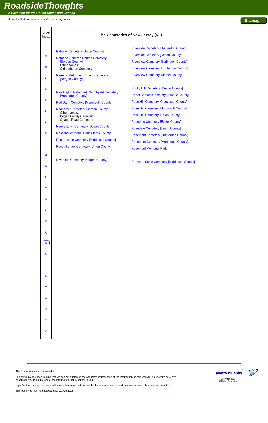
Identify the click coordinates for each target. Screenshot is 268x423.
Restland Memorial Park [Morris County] (83, 133)
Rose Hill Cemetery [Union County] (155, 115)
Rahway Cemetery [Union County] (80, 51)
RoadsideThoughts (43, 6)
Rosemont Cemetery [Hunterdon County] (159, 135)
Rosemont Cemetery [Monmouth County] (159, 141)
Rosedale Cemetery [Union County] (156, 128)
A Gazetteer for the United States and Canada (41, 13)
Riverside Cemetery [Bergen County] (81, 159)
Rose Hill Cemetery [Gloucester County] (159, 101)
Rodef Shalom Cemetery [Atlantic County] (160, 95)
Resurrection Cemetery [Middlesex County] (86, 139)
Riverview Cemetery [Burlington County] (159, 61)
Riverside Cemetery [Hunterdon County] (159, 48)
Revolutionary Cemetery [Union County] (83, 146)
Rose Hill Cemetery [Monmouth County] (159, 108)
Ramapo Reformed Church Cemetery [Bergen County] (82, 77)
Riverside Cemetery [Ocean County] (156, 55)
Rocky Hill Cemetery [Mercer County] (157, 88)
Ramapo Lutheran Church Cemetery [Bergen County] (81, 59)
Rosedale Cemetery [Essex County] (156, 121)
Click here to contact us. (157, 385)
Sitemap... (254, 20)
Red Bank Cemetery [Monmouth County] (84, 102)
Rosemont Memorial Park (149, 148)
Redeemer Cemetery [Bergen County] (82, 109)
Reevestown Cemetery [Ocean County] (83, 126)
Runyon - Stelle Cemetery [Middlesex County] (163, 161)
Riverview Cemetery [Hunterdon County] (159, 68)
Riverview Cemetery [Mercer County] (156, 75)
